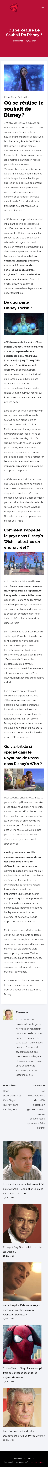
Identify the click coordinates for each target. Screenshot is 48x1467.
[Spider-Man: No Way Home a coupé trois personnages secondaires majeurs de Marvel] (24, 1344)
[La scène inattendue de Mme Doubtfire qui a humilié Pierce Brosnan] (24, 1407)
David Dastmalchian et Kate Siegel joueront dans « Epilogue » (12, 1097)
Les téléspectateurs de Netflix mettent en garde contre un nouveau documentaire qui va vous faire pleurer (36, 1106)
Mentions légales (37, 1462)
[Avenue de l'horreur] (15, 8)
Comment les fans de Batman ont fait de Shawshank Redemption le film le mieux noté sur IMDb (23, 1189)
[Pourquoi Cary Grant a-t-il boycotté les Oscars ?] (24, 1223)
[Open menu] (42, 7)
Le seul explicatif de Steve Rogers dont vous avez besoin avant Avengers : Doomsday (22, 1310)
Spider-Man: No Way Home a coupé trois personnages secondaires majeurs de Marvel (22, 1373)
